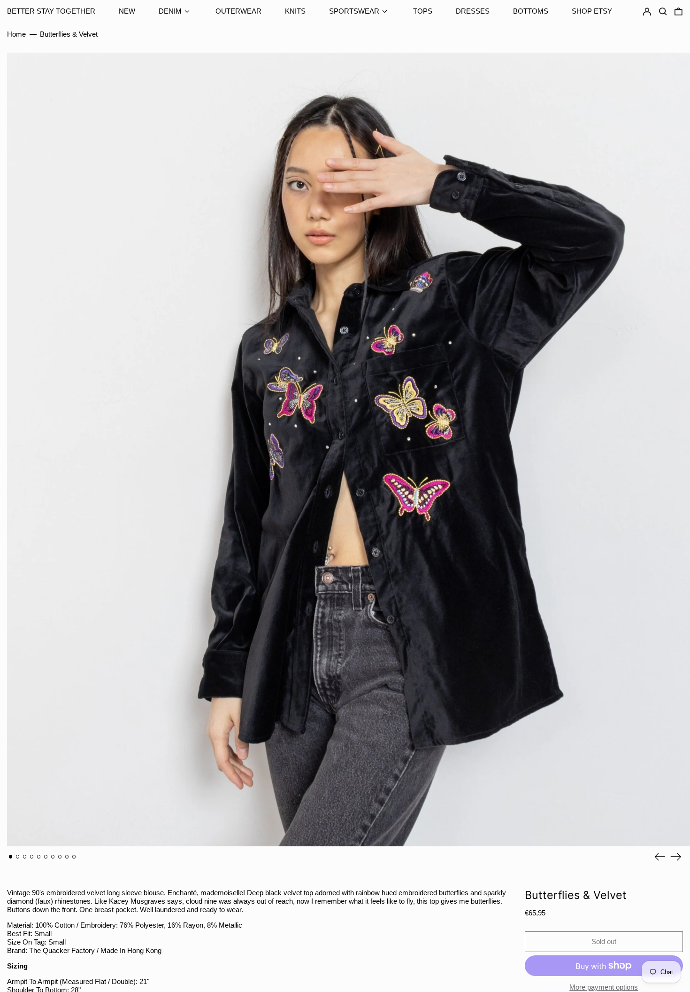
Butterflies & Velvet (69, 34)
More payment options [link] (603, 987)
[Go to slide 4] (32, 857)
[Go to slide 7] (53, 857)
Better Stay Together (51, 11)
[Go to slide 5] (39, 857)
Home (16, 34)
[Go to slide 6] (46, 857)
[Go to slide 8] (60, 857)
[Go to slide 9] (67, 857)
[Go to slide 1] (11, 857)
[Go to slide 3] (25, 857)
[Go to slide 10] (74, 857)
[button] (678, 12)
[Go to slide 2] (18, 857)
